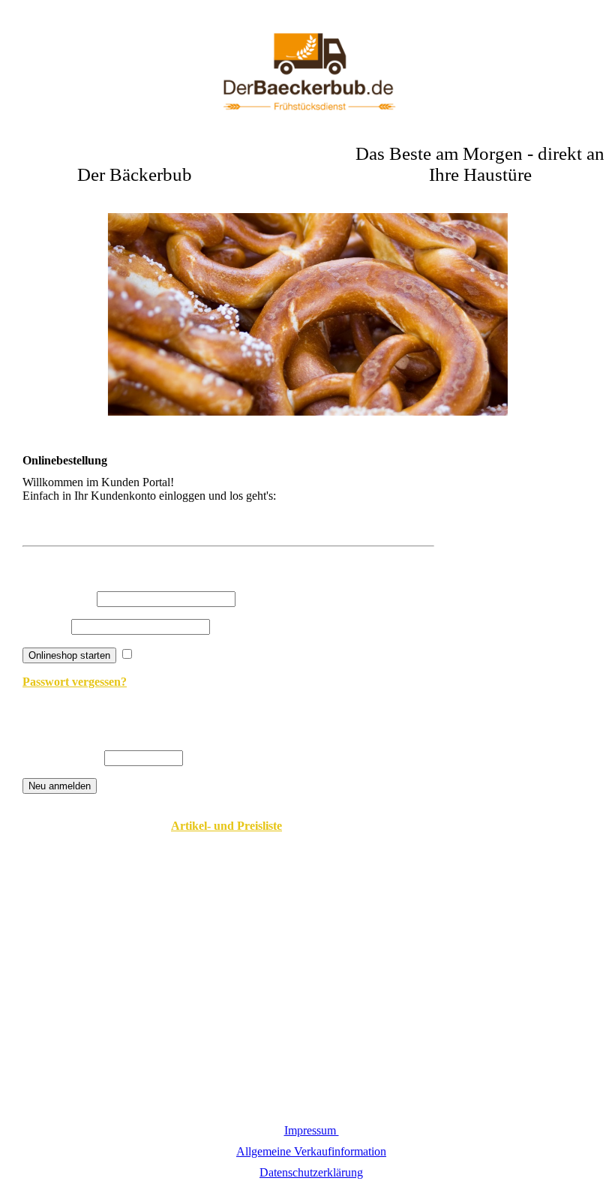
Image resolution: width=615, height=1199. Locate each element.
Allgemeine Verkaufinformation (311, 1151)
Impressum (311, 1130)
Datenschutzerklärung (311, 1172)
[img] (307, 75)
